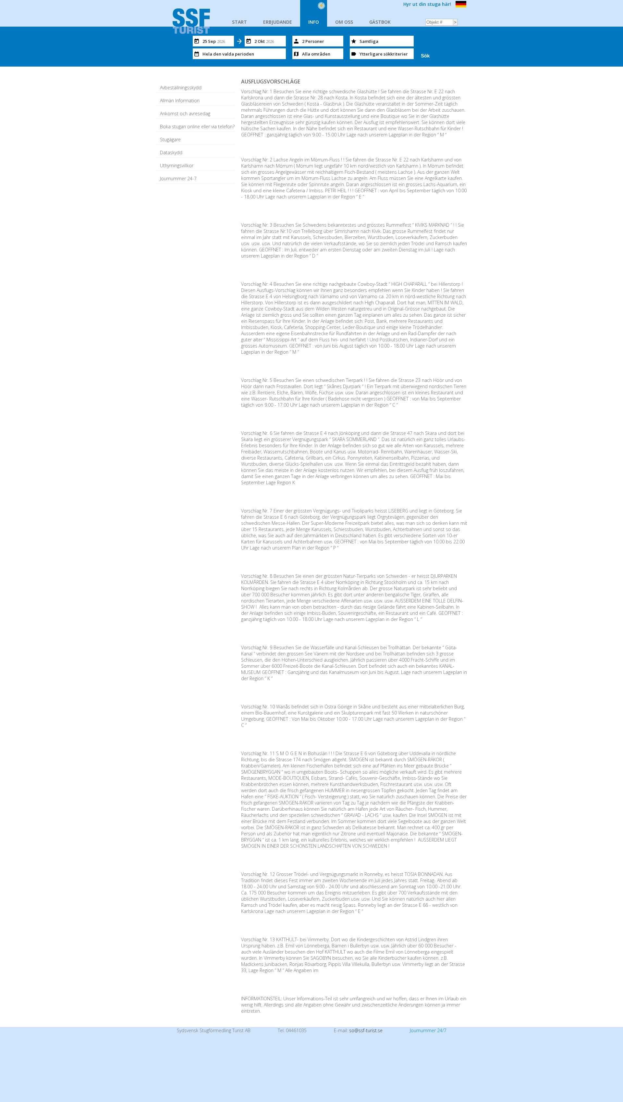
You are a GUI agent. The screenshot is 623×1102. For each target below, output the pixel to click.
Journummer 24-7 (178, 178)
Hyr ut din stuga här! (427, 4)
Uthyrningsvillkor (176, 165)
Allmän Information (180, 100)
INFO (313, 22)
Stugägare (170, 139)
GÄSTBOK (380, 22)
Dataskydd (171, 152)
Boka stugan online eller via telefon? (197, 126)
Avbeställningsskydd (181, 87)
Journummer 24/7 (428, 1030)
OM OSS (344, 22)
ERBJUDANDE (277, 22)
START (239, 22)
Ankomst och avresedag (185, 113)
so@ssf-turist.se (366, 1030)
